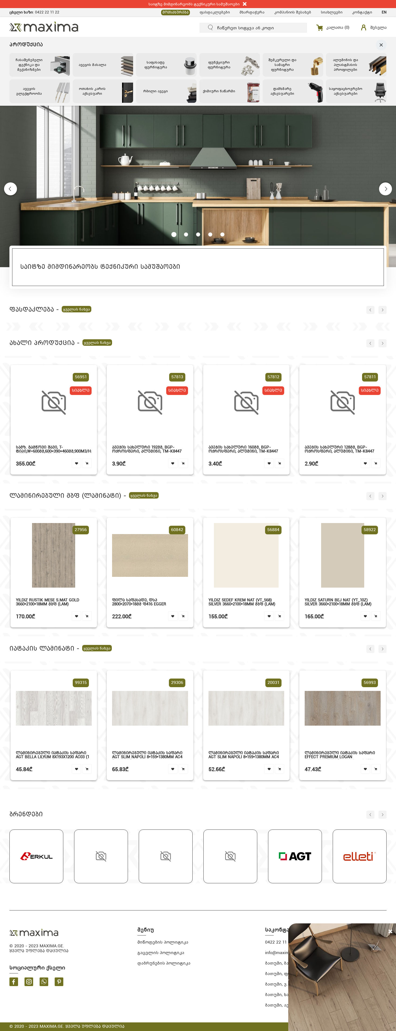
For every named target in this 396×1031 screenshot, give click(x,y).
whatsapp (44, 981)
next (382, 310)
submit (211, 28)
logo (33, 932)
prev (370, 310)
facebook (13, 981)
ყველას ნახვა (76, 309)
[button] (173, 234)
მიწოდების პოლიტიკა (162, 942)
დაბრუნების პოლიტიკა (163, 963)
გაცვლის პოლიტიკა (160, 952)
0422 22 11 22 (47, 12)
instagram (29, 981)
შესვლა (378, 27)
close (245, 4)
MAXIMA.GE (44, 26)
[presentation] (10, 188)
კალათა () (337, 27)
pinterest (59, 981)
